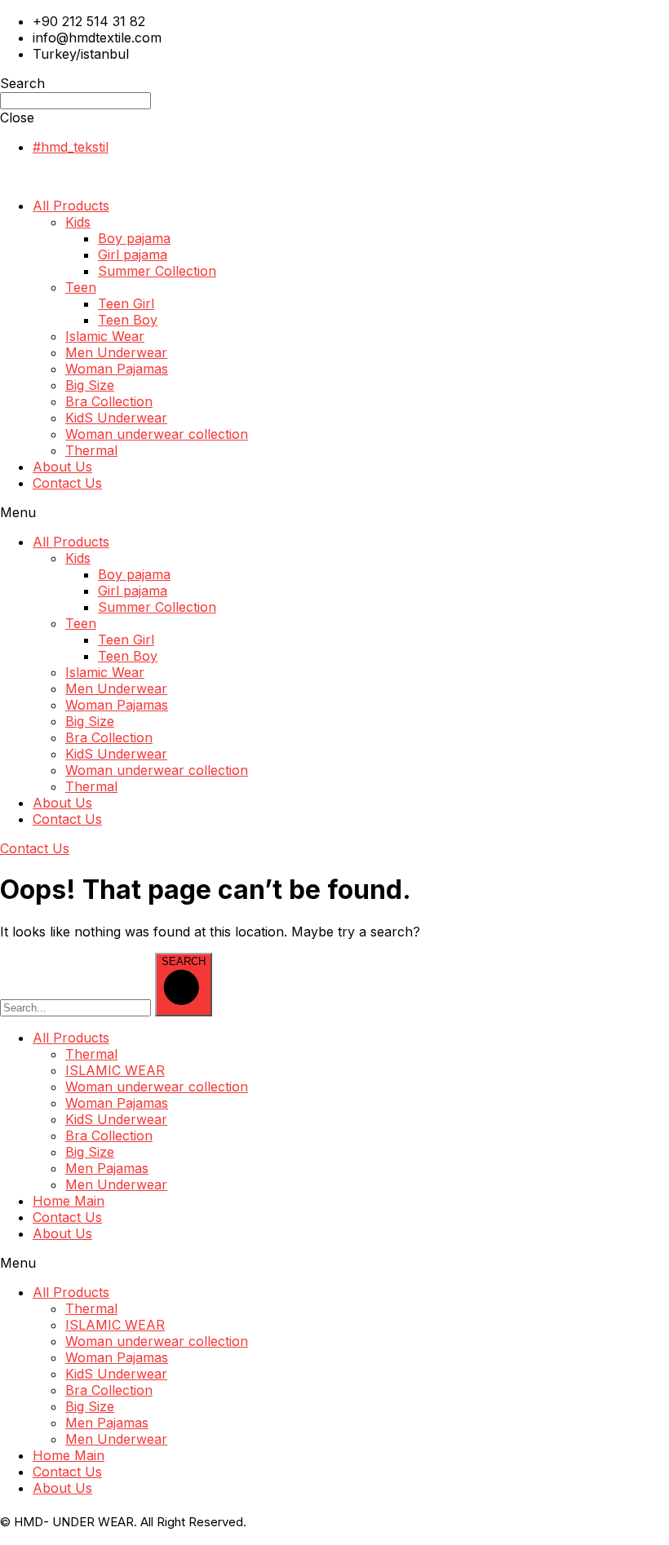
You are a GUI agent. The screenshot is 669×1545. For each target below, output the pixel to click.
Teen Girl (126, 303)
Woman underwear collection (156, 434)
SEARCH (184, 961)
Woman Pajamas (116, 369)
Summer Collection (157, 271)
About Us (62, 466)
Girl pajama (132, 254)
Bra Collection (109, 401)
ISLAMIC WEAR (115, 1070)
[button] (334, 512)
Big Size (89, 385)
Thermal (91, 450)
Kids (78, 222)
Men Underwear (116, 352)
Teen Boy (127, 320)
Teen (80, 287)
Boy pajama (134, 238)
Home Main (68, 1201)
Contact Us (67, 483)
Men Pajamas (106, 1168)
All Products (71, 205)
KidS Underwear (116, 417)
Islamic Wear (104, 336)
